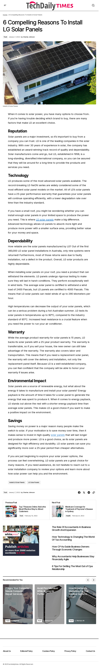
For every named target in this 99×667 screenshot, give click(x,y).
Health (68, 516)
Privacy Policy (70, 651)
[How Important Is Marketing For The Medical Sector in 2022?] (81, 604)
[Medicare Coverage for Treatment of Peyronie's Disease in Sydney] (73, 510)
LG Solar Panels (33, 482)
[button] (5, 5)
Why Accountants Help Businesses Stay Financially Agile (73, 558)
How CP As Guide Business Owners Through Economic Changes (70, 548)
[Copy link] (93, 492)
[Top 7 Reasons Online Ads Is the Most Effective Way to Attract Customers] (26, 510)
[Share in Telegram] (88, 492)
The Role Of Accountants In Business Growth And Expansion (71, 528)
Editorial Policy (26, 651)
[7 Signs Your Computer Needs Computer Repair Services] (18, 604)
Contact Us (90, 651)
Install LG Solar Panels (16, 482)
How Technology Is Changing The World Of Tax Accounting (73, 538)
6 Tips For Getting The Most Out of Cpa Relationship (72, 568)
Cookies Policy (48, 651)
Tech (5, 37)
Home (5, 15)
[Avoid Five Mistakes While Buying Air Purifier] (49, 604)
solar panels (58, 435)
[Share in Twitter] (84, 492)
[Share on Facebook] (79, 492)
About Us (7, 651)
